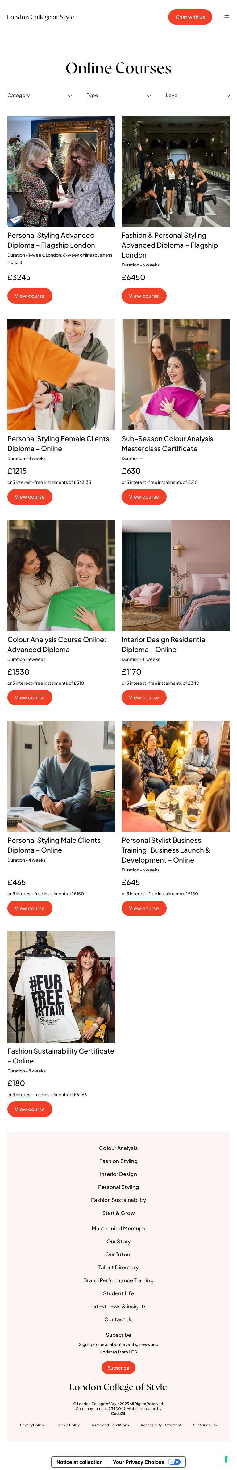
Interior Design (118, 1174)
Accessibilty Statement (161, 1425)
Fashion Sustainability (118, 1200)
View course (30, 295)
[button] (227, 17)
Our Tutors (118, 1254)
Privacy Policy (32, 1425)
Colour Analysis (118, 1148)
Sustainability (205, 1425)
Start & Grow (118, 1213)
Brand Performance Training (118, 1280)
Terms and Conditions (110, 1425)
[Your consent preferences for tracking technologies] (226, 1459)
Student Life (118, 1293)
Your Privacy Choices (138, 1462)
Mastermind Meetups (119, 1228)
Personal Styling (118, 1187)
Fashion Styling (118, 1161)
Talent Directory (118, 1267)
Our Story (118, 1241)
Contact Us (118, 1319)
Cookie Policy (68, 1425)
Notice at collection (79, 1462)
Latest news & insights (118, 1306)
